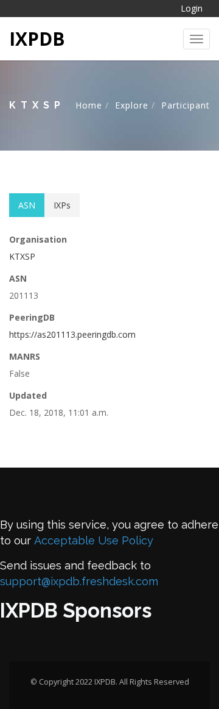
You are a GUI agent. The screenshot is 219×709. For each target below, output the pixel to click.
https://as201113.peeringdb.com (72, 334)
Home (88, 105)
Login (192, 8)
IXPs (62, 205)
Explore (131, 105)
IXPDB (37, 38)
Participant (185, 105)
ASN (26, 205)
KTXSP (22, 256)
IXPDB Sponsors (75, 610)
